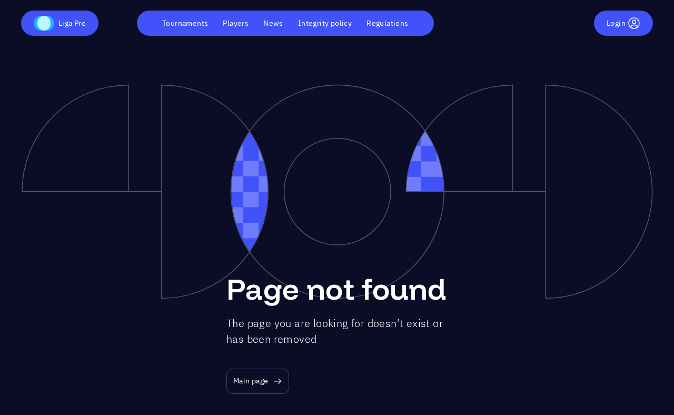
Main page (251, 381)
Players (236, 23)
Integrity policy (325, 23)
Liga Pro (72, 23)
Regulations (387, 23)
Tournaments (185, 23)
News (273, 23)
